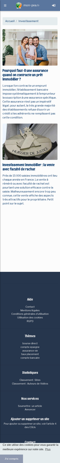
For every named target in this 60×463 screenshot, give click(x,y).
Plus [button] (47, 449)
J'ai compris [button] (11, 458)
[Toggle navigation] (53, 5)
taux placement (30, 354)
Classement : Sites (30, 380)
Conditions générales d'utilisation (30, 313)
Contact (30, 306)
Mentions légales (30, 310)
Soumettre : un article (30, 406)
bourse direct (30, 343)
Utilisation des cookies (30, 317)
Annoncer (30, 409)
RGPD (30, 321)
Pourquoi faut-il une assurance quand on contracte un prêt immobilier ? (25, 74)
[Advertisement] (30, 238)
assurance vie (30, 350)
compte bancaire (30, 357)
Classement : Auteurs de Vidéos (30, 383)
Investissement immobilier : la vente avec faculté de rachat (28, 166)
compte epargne (30, 347)
